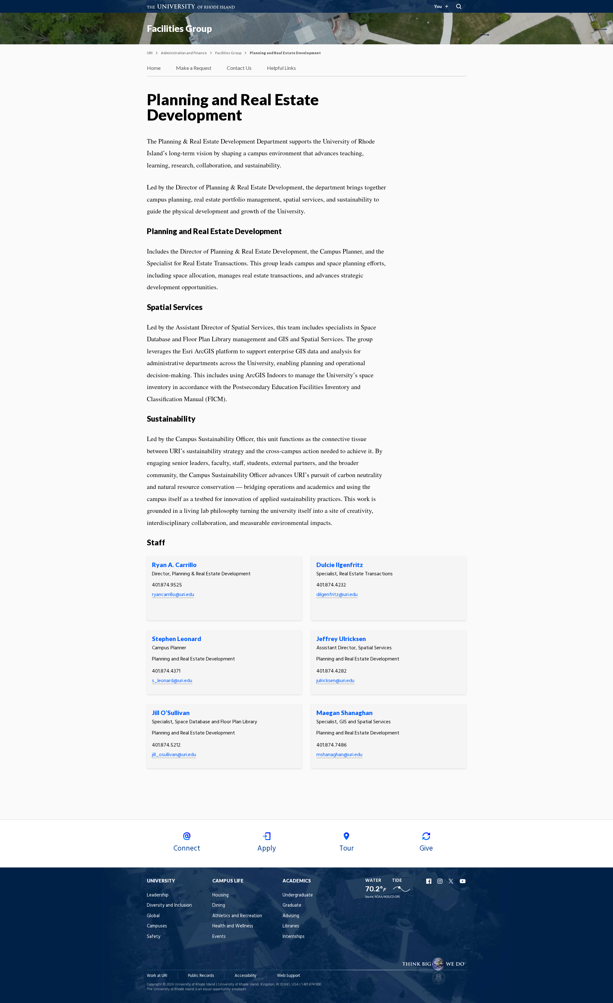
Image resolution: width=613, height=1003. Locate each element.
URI (150, 53)
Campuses (157, 926)
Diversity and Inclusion (169, 905)
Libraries (291, 926)
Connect (186, 848)
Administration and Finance (184, 53)
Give (426, 848)
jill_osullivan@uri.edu (174, 755)
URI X (452, 881)
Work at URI (157, 975)
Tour (346, 848)
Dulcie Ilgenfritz (339, 564)
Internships (294, 936)
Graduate (292, 905)
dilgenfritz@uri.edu (337, 595)
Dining (218, 905)
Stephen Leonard (176, 638)
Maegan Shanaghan (344, 712)
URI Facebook (429, 881)
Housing (220, 895)
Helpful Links (281, 68)
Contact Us (239, 68)
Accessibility (245, 975)
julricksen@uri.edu (335, 681)
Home (154, 68)
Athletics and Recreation (237, 916)
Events (219, 936)
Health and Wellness (232, 926)
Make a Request (193, 68)
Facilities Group (179, 28)
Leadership (158, 895)
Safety (153, 936)
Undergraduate (298, 895)
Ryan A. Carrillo (174, 564)
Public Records (201, 975)
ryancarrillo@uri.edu (173, 595)
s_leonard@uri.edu (172, 681)
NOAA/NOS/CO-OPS (387, 897)
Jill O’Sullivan (171, 712)
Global (153, 916)
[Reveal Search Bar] (458, 6)
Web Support (288, 975)
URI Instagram (440, 881)
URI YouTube (463, 881)
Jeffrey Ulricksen (341, 638)
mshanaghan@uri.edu (339, 755)
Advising (291, 916)
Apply (266, 848)
